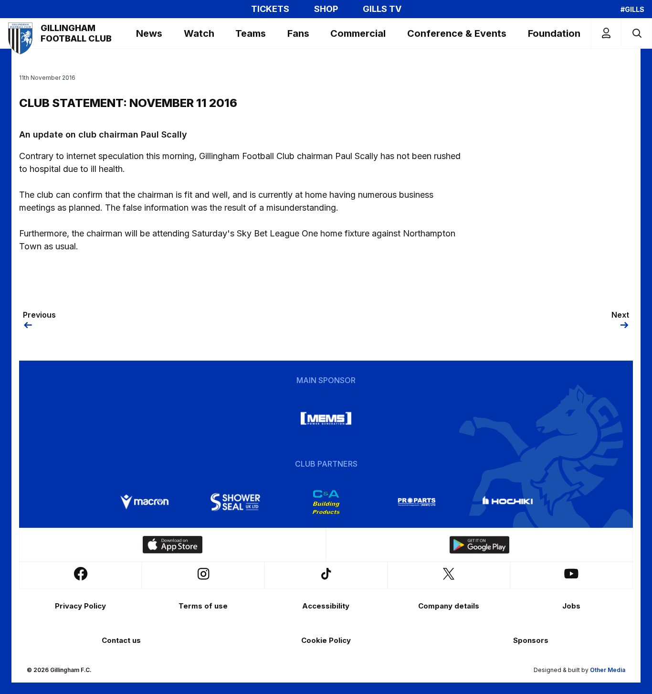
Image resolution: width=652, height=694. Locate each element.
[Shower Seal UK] (235, 502)
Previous (39, 315)
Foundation (554, 33)
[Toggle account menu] (606, 33)
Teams (250, 33)
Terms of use (203, 605)
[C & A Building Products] (326, 502)
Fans (298, 33)
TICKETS (270, 9)
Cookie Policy (326, 640)
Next (620, 315)
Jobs (571, 605)
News (149, 33)
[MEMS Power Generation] (326, 418)
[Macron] (144, 502)
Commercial (358, 33)
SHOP (326, 9)
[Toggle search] (636, 33)
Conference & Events (456, 33)
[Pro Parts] (416, 502)
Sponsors (530, 640)
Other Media (607, 669)
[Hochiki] (507, 502)
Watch (199, 33)
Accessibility (325, 605)
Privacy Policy (80, 605)
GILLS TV (382, 9)
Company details (448, 605)
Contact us (121, 640)
